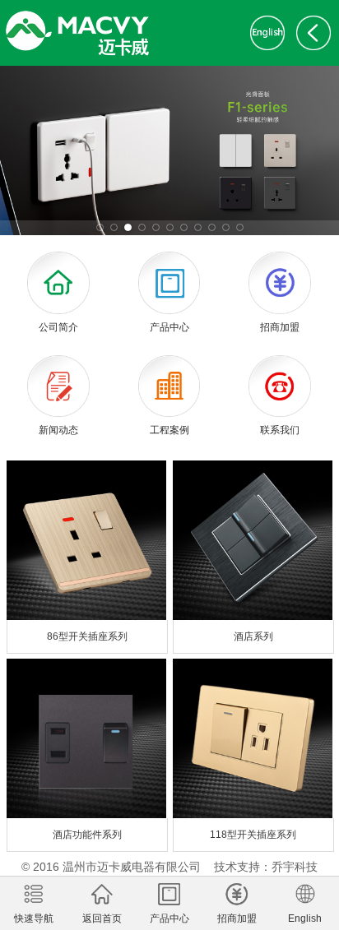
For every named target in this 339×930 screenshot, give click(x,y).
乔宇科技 (295, 866)
